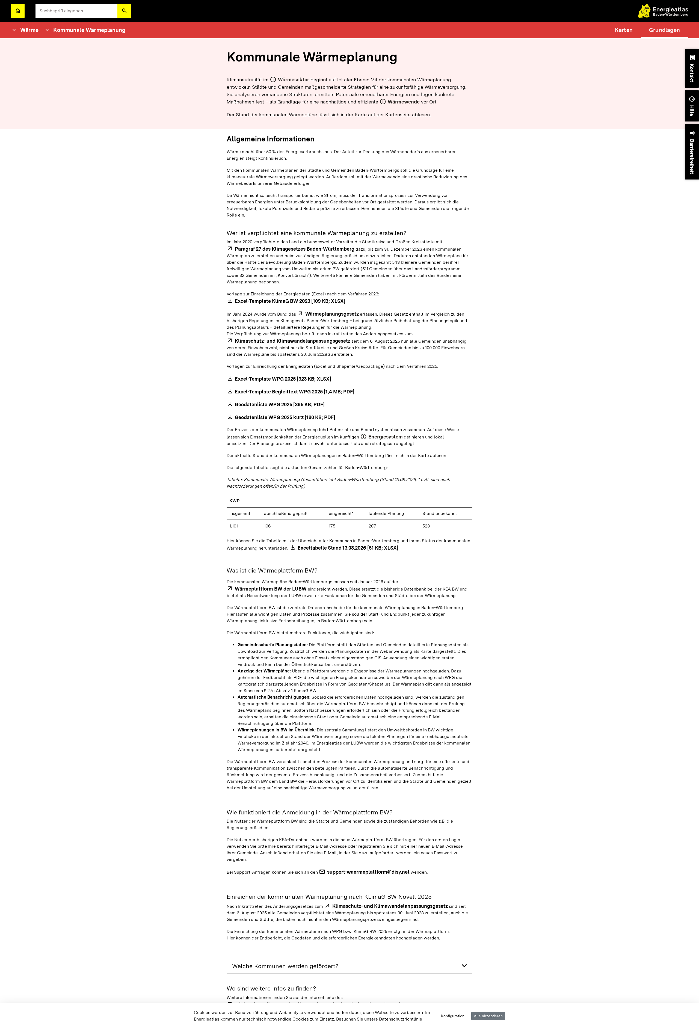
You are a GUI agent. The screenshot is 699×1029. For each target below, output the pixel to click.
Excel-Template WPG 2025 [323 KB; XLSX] (283, 379)
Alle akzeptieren (488, 1016)
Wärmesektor (293, 79)
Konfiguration (452, 1016)
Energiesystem (385, 437)
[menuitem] (624, 30)
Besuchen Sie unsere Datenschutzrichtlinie (379, 1019)
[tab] (349, 966)
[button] (124, 11)
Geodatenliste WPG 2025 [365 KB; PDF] (280, 404)
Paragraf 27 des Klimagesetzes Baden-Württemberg (294, 249)
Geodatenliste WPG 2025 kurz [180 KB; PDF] (285, 417)
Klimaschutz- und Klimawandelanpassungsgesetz (292, 341)
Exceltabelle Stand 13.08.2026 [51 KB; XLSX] (348, 548)
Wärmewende (404, 102)
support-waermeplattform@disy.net (368, 872)
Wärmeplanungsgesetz (332, 314)
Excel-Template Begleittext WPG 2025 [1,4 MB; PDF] (294, 392)
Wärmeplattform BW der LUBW (271, 589)
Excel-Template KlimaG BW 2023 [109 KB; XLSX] (290, 301)
